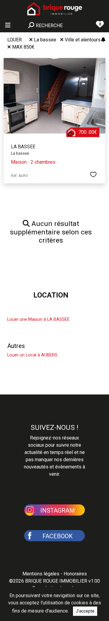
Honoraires (75, 574)
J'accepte (85, 611)
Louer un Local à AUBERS (32, 355)
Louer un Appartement (37, 331)
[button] (54, 509)
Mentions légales (40, 574)
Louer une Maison (31, 310)
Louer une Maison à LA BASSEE (38, 319)
